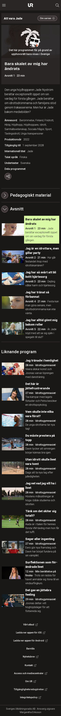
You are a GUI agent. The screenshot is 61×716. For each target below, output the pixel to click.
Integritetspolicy (28, 697)
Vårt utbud (28, 624)
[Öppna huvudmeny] (4, 5)
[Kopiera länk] (8, 176)
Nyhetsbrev (29, 656)
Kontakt (29, 665)
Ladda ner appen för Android (28, 640)
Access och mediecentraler (29, 673)
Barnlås (30, 648)
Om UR (28, 681)
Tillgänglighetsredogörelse (29, 689)
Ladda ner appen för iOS (29, 632)
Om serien (45, 18)
